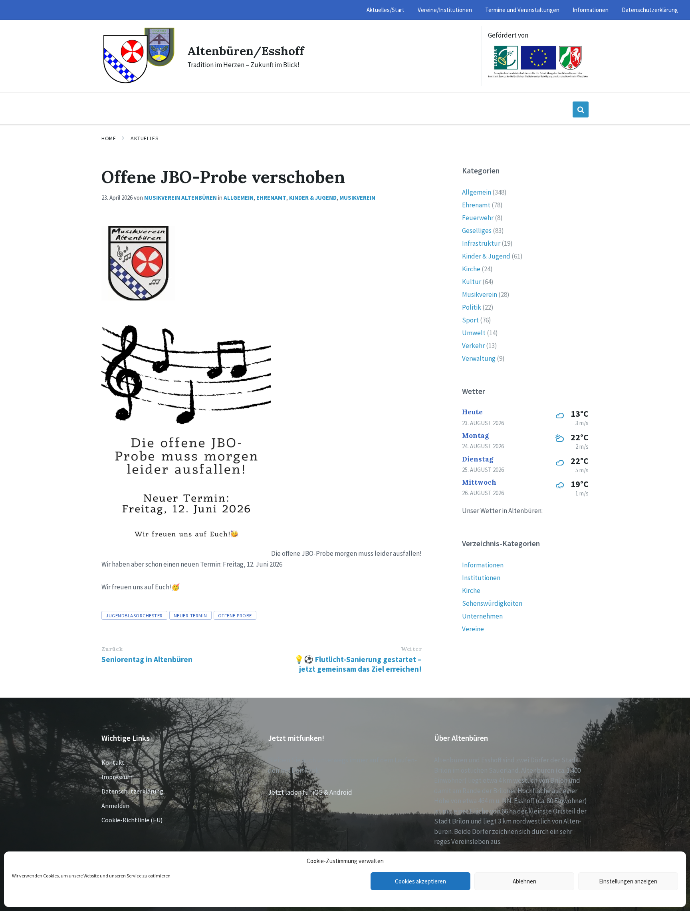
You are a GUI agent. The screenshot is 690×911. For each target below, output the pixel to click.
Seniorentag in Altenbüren (146, 659)
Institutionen (481, 577)
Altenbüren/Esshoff (245, 50)
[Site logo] (138, 82)
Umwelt (474, 332)
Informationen (483, 565)
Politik (471, 307)
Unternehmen (482, 616)
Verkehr (473, 345)
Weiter (411, 648)
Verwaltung (479, 358)
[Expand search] (581, 109)
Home (108, 138)
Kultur (471, 281)
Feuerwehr (478, 217)
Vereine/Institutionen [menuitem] (445, 10)
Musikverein (357, 197)
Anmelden (115, 806)
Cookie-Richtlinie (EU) (132, 820)
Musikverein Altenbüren (180, 197)
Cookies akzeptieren (420, 881)
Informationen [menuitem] (591, 10)
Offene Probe (235, 615)
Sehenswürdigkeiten (492, 603)
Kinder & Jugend (313, 197)
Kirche (471, 269)
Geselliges (477, 230)
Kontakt (113, 762)
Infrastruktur (481, 243)
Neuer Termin (190, 615)
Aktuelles (145, 138)
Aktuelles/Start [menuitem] (385, 10)
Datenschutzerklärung (132, 791)
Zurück (112, 648)
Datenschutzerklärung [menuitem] (650, 10)
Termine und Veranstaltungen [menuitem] (522, 10)
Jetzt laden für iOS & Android (310, 792)
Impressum (117, 777)
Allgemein (239, 197)
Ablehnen (524, 881)
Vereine (473, 629)
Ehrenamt (271, 197)
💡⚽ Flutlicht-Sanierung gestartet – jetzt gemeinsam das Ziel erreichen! (358, 664)
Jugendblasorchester (134, 615)
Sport (470, 320)
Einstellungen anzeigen (628, 881)
